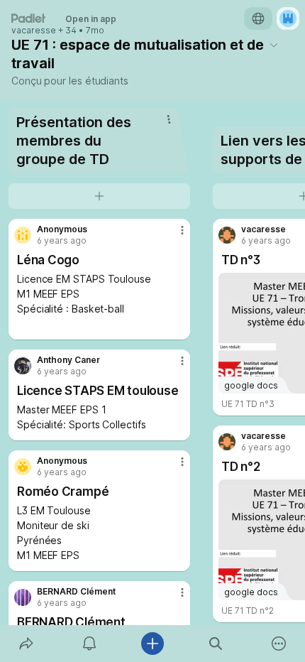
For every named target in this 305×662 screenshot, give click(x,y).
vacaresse (33, 31)
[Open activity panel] (89, 643)
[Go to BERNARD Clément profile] (22, 597)
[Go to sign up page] (288, 18)
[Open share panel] (26, 643)
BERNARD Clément (76, 592)
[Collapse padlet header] (274, 44)
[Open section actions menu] (169, 119)
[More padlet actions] (279, 643)
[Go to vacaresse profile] (226, 235)
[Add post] (152, 643)
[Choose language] (258, 18)
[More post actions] (173, 236)
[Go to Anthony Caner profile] (22, 365)
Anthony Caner (68, 360)
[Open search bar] (216, 643)
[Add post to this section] (99, 196)
